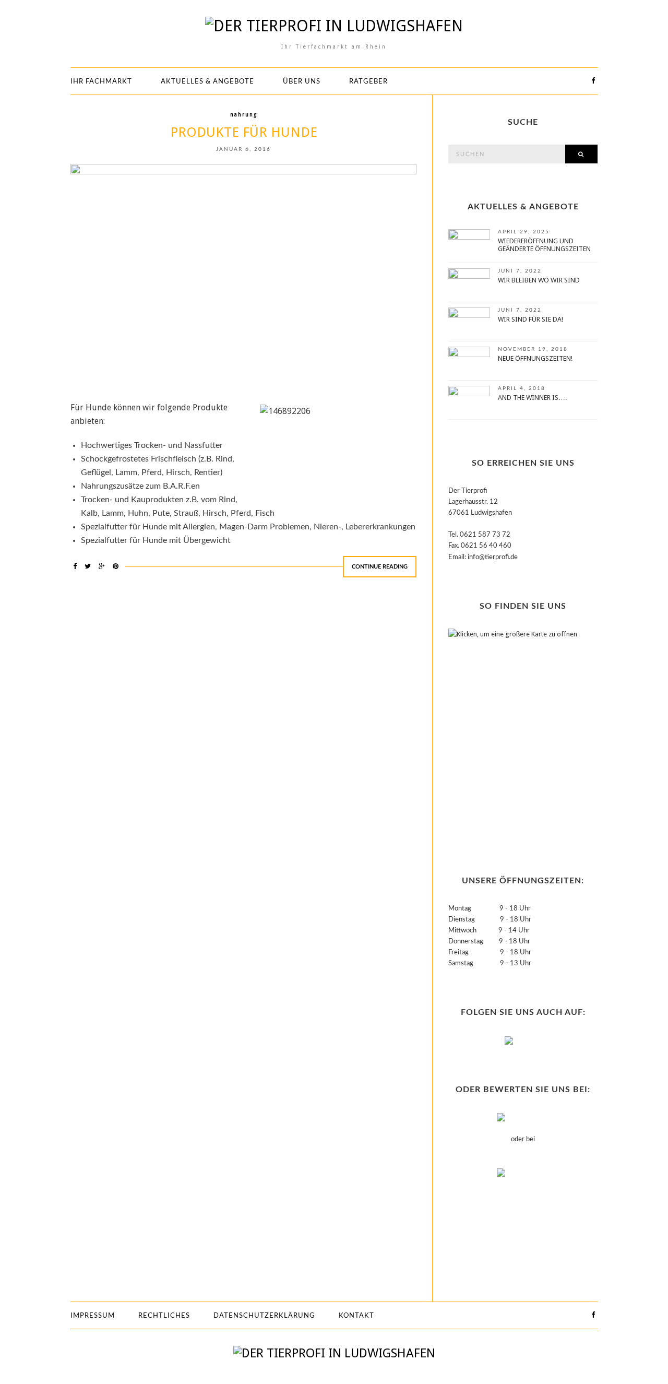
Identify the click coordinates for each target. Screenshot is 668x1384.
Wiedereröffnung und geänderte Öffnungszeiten (544, 245)
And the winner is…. (532, 397)
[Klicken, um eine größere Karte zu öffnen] (513, 732)
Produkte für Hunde (243, 132)
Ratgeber (368, 81)
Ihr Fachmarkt (101, 81)
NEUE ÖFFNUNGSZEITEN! (535, 358)
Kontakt (356, 1315)
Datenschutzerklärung (264, 1315)
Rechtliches (164, 1315)
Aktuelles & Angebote (207, 81)
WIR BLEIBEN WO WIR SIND (539, 280)
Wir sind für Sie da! (530, 319)
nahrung (243, 114)
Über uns (301, 81)
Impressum (92, 1315)
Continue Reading (380, 567)
